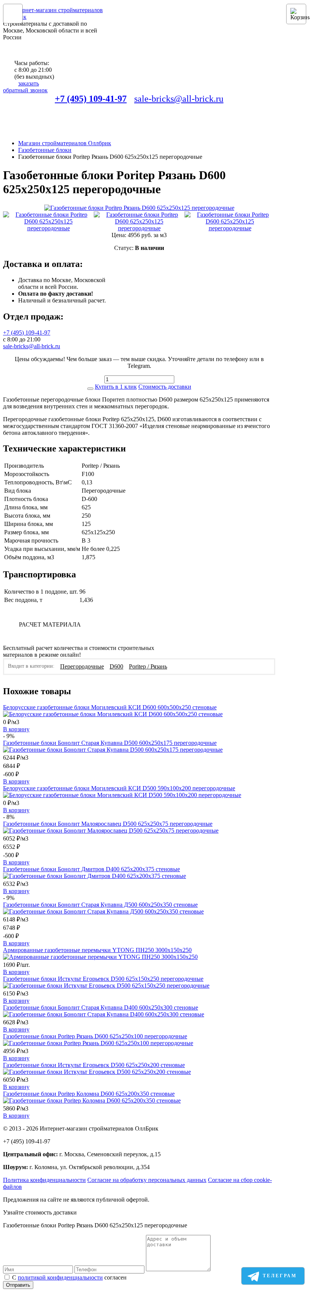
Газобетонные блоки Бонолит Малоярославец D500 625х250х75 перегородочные (107, 823)
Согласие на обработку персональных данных (146, 1180)
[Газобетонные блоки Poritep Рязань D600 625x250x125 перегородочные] (139, 208)
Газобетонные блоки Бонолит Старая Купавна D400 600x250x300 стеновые (100, 1007)
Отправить (18, 1285)
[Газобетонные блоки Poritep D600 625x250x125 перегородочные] (48, 221)
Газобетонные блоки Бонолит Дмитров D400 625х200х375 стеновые (91, 869)
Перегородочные (82, 666)
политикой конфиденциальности (60, 1277)
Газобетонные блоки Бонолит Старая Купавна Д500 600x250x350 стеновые (100, 904)
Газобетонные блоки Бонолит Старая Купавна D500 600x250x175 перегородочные (110, 743)
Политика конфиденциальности (44, 1180)
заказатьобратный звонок (25, 86)
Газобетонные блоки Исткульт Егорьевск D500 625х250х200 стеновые (94, 1065)
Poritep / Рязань (148, 666)
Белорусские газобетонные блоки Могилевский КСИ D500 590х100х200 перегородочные (119, 788)
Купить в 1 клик (116, 386)
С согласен (69, 1277)
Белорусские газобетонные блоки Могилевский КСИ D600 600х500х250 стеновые (110, 707)
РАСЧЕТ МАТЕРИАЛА (50, 624)
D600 (116, 666)
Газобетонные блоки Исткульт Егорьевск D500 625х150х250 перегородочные (103, 979)
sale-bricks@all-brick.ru (178, 99)
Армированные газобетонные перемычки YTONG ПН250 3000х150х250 (97, 950)
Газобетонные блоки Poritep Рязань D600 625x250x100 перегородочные (95, 1036)
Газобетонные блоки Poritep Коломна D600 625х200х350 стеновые (89, 1093)
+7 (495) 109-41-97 (91, 99)
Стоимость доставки (164, 386)
